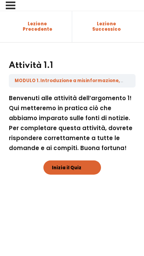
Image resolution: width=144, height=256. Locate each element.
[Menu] (10, 5)
